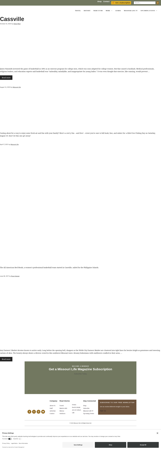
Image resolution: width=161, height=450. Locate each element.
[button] (112, 11)
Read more (6, 77)
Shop (99, 1)
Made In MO (98, 10)
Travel (78, 10)
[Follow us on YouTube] (43, 412)
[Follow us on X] (34, 412)
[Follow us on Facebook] (29, 412)
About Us (52, 405)
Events (74, 405)
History (87, 10)
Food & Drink (76, 407)
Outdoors (62, 413)
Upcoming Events (148, 10)
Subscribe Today (80, 374)
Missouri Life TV (131, 10)
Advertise (53, 411)
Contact (106, 1)
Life (73, 413)
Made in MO (63, 408)
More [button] (108, 10)
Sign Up (103, 411)
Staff (51, 408)
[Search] (158, 2)
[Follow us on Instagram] (38, 412)
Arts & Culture (76, 410)
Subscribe (86, 408)
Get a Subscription (122, 3)
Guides (118, 10)
